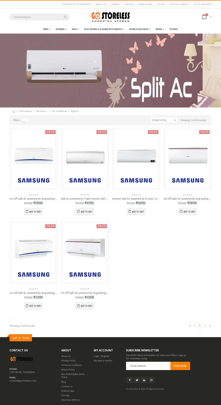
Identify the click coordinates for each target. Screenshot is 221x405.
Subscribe (180, 365)
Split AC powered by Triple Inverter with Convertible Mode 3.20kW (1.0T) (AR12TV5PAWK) (85, 198)
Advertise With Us (70, 399)
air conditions (59, 111)
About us (101, 4)
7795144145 (15, 372)
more (159, 29)
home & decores (138, 29)
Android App (145, 4)
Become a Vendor (179, 4)
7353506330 (29, 372)
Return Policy (68, 369)
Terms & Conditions (71, 365)
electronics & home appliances (103, 29)
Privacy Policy (68, 360)
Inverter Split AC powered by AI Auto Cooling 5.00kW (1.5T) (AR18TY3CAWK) (136, 198)
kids (74, 29)
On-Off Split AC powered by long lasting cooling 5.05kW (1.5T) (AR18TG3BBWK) (85, 292)
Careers (115, 4)
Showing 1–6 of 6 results (193, 120)
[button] (206, 17)
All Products (26, 111)
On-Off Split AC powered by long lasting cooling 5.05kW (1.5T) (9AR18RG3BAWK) (33, 292)
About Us (66, 356)
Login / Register (102, 356)
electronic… (42, 111)
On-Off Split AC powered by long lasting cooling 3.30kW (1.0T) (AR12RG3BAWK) (33, 198)
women (60, 29)
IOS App (161, 4)
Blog (63, 381)
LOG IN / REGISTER (203, 4)
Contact (129, 4)
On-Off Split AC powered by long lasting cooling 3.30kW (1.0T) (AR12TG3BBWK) (188, 198)
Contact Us (67, 386)
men (45, 29)
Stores (173, 29)
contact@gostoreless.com (22, 380)
